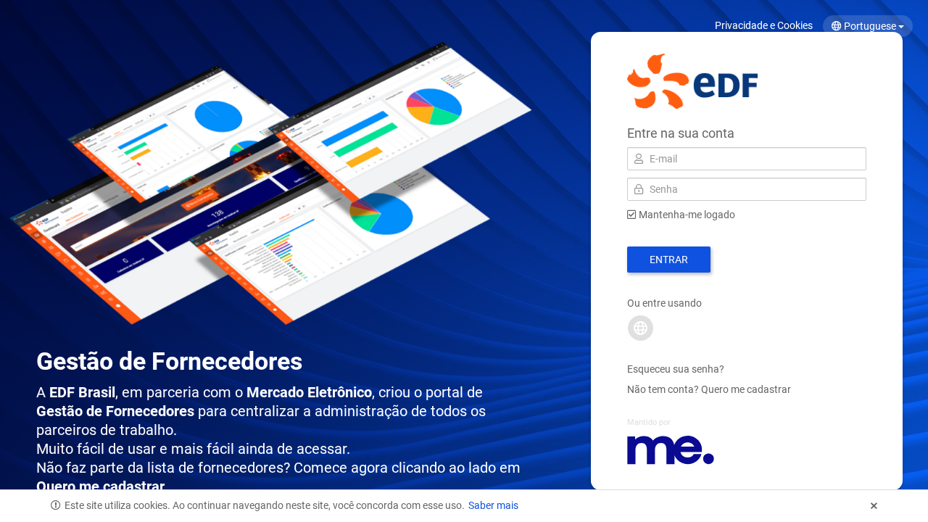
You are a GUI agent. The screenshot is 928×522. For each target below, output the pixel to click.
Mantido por (649, 422)
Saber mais (493, 505)
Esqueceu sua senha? (675, 369)
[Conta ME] (640, 328)
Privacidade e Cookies (764, 25)
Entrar (669, 259)
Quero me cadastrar (746, 389)
